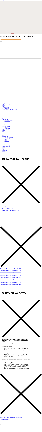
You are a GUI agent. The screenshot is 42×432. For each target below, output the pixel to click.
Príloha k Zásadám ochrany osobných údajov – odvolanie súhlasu (11, 417)
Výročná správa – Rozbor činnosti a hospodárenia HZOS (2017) (10, 282)
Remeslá (6, 139)
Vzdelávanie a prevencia (8, 124)
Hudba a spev (7, 123)
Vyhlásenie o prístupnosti (4, 419)
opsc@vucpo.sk (13, 355)
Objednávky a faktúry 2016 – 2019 (11, 210)
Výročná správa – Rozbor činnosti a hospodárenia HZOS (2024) (10, 270)
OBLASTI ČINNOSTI (6, 119)
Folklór (6, 140)
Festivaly (3, 130)
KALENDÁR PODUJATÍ (6, 126)
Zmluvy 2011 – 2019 (7, 208)
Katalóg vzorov (4, 150)
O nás (3, 118)
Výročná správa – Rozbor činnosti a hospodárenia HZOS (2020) (10, 277)
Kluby (6, 125)
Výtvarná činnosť (7, 121)
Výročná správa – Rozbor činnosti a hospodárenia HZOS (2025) (10, 268)
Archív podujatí (7, 128)
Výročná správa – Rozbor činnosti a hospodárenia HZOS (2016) (10, 284)
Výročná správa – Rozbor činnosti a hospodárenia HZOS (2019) (10, 279)
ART (3, 132)
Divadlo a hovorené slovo (9, 120)
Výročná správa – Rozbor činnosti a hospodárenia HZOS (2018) (10, 280)
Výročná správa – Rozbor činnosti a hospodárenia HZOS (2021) (10, 275)
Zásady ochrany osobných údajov (5, 415)
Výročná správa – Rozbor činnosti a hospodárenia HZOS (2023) (10, 272)
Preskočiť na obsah (3, 0)
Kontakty (3, 133)
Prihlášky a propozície (6, 129)
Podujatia (6, 127)
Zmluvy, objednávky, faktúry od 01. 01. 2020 (14, 206)
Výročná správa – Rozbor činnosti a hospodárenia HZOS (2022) (10, 273)
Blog (3, 131)
